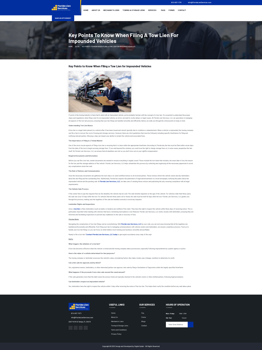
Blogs (143, 321)
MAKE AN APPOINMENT (63, 18)
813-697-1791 (176, 2)
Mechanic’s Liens (111, 10)
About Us (96, 10)
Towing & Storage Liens (134, 10)
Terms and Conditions (119, 330)
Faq (142, 313)
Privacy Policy (116, 334)
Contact (182, 10)
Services (152, 10)
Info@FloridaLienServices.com (199, 2)
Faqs (163, 10)
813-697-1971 (76, 313)
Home (85, 10)
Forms (172, 10)
